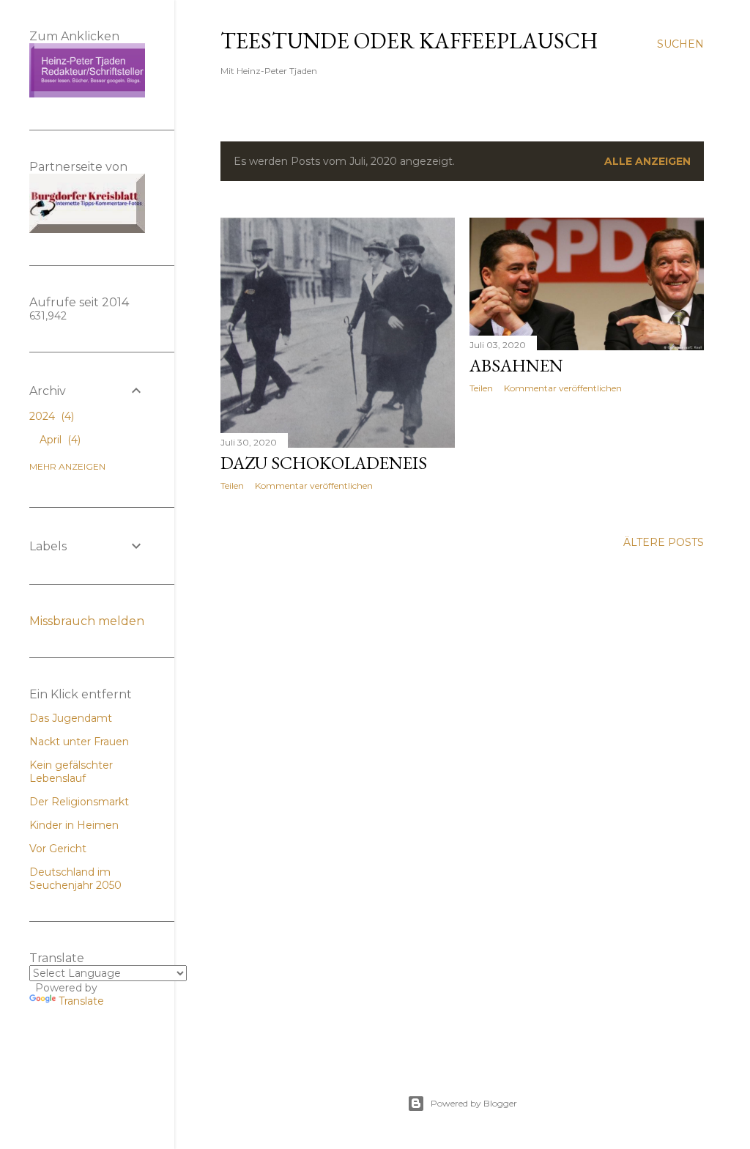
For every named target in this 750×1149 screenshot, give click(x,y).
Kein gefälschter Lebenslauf (71, 771)
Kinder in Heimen (74, 825)
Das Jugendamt (70, 718)
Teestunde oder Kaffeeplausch (409, 40)
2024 (50, 416)
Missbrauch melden (86, 621)
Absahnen (516, 365)
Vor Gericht (57, 848)
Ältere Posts (663, 542)
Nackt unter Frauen (79, 741)
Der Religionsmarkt (79, 801)
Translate (81, 1001)
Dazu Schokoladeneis (323, 462)
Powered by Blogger (474, 1103)
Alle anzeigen (647, 161)
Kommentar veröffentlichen (314, 485)
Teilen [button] (232, 485)
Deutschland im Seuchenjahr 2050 (75, 878)
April (59, 439)
